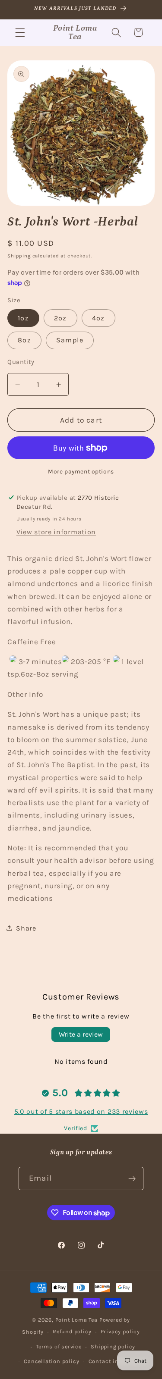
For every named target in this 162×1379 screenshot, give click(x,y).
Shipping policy (113, 1346)
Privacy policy (120, 1331)
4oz (98, 318)
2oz (60, 318)
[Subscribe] (132, 1178)
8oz (24, 340)
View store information (56, 532)
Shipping (18, 256)
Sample (69, 340)
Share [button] (26, 928)
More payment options (81, 471)
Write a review (81, 1034)
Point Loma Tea (76, 1319)
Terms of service (59, 1346)
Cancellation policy (51, 1361)
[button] (20, 33)
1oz (23, 318)
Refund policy (72, 1331)
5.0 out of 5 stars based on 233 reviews (81, 1111)
